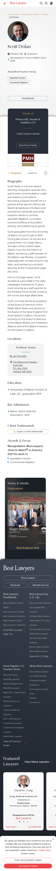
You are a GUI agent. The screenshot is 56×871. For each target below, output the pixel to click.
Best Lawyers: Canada (13, 612)
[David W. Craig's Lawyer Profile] (23, 784)
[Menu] (4, 3)
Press (31, 693)
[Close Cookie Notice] (53, 839)
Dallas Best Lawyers (38, 633)
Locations (32, 173)
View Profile (11, 827)
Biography (16, 173)
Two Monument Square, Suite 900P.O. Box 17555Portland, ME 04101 (25, 367)
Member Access (41, 585)
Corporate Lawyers (12, 723)
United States (26, 14)
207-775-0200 (19, 356)
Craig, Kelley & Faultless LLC (23, 796)
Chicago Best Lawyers (39, 616)
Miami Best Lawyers (38, 651)
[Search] (41, 3)
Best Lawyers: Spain (12, 620)
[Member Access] (51, 3)
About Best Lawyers (38, 671)
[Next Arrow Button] (45, 173)
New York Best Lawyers (40, 603)
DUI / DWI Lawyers (12, 719)
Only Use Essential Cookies (28, 860)
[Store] (46, 3)
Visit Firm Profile (28, 145)
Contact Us (34, 702)
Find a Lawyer (14, 14)
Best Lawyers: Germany (14, 625)
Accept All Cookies (28, 866)
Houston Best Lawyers (40, 629)
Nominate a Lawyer (38, 689)
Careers (33, 698)
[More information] (30, 818)
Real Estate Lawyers (12, 736)
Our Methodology (38, 676)
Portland (44, 14)
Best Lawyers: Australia (14, 616)
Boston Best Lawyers (39, 647)
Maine (36, 14)
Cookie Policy (44, 850)
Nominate (15, 585)
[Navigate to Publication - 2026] (28, 521)
